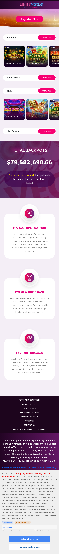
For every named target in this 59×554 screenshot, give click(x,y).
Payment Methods (29, 416)
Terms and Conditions (30, 400)
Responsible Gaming (29, 412)
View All (46, 37)
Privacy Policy (29, 404)
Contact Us (29, 425)
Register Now (29, 19)
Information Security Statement (29, 429)
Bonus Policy (29, 408)
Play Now (37, 61)
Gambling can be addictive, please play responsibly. (29, 467)
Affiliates (29, 421)
